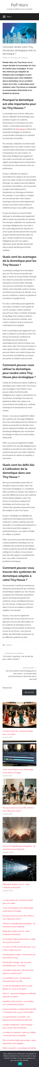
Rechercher (7, 688)
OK (20, 1064)
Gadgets (9, 645)
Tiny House (20, 129)
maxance (24, 58)
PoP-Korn (19, 4)
